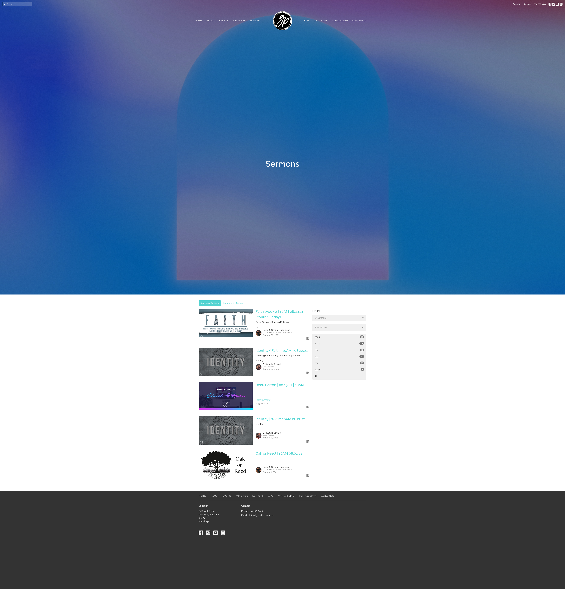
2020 (339, 369)
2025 (339, 337)
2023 (339, 350)
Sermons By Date (210, 303)
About (211, 20)
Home (198, 20)
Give (306, 20)
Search (516, 4)
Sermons (255, 20)
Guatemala (359, 20)
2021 (339, 363)
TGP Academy (340, 20)
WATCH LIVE (321, 20)
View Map (204, 521)
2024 (339, 343)
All (316, 376)
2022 (339, 356)
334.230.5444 (540, 4)
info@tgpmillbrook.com (261, 515)
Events (223, 20)
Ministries (239, 20)
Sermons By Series (233, 303)
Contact (527, 4)
